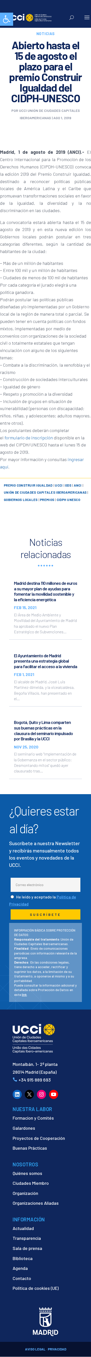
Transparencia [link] (27, 1238)
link (24, 995)
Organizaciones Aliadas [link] (36, 1203)
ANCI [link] (78, 485)
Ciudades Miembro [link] (31, 1183)
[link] (6, 19)
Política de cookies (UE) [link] (36, 1288)
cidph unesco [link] (68, 500)
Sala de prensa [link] (27, 1248)
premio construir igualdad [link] (28, 485)
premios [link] (47, 500)
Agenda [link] (20, 1268)
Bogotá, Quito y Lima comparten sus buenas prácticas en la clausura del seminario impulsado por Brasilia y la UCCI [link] (43, 730)
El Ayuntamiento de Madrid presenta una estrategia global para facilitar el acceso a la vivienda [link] (45, 661)
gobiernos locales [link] (20, 500)
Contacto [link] (22, 1278)
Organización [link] (25, 1193)
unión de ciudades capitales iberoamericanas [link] (45, 492)
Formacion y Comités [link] (33, 1118)
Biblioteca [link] (23, 1258)
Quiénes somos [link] (27, 1173)
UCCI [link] (58, 485)
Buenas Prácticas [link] (30, 1148)
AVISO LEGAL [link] (35, 1349)
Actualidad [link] (23, 1228)
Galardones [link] (24, 1128)
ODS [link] (68, 485)
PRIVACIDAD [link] (57, 1349)
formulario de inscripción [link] (29, 437)
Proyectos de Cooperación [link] (39, 1138)
